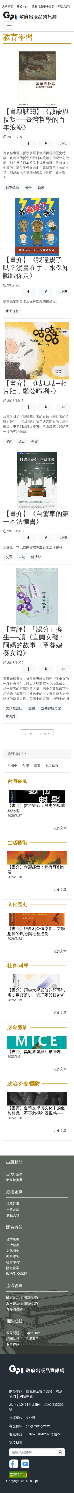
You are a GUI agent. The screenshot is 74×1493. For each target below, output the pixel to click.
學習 (34, 441)
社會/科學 (13, 1262)
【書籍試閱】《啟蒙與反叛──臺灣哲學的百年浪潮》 (36, 119)
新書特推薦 (14, 1180)
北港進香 (51, 765)
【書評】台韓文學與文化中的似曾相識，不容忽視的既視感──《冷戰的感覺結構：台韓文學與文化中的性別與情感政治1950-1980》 (36, 1111)
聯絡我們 (64, 6)
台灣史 (12, 765)
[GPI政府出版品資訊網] (30, 15)
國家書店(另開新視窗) (22, 1297)
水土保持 (12, 311)
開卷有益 (14, 1227)
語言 (21, 441)
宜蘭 (31, 708)
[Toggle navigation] (9, 25)
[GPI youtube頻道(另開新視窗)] (26, 1463)
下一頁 (43, 733)
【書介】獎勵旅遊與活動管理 (34, 1051)
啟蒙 (41, 187)
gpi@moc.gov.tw (38, 1426)
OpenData (32, 1333)
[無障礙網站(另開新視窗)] (18, 1474)
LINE (65, 143)
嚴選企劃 (14, 1191)
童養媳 (11, 716)
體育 (37, 765)
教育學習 (12, 1256)
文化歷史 (12, 1250)
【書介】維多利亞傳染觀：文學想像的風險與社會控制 (36, 931)
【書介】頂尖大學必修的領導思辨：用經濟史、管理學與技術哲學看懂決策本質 (36, 993)
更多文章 (60, 828)
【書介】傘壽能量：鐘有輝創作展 (36, 869)
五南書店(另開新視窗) (22, 1303)
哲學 (28, 187)
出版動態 (14, 1162)
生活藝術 (12, 1245)
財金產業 (12, 1268)
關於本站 (22, 6)
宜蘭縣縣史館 (51, 708)
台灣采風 (12, 1239)
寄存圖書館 (14, 1309)
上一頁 (28, 733)
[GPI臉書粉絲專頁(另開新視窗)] (14, 1463)
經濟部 (36, 557)
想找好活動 (14, 1174)
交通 (9, 557)
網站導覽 (7, 6)
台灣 (25, 765)
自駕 (21, 557)
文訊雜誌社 (14, 708)
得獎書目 (32, 1339)
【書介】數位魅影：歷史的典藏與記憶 (36, 808)
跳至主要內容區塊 (11, 2)
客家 (9, 441)
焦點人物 (12, 1215)
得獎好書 (12, 1204)
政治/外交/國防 (17, 1273)
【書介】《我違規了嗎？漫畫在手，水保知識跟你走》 (36, 267)
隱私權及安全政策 (43, 6)
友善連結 (12, 1344)
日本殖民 (12, 187)
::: (10, 1362)
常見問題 (12, 1333)
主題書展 (12, 1209)
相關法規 (12, 1339)
